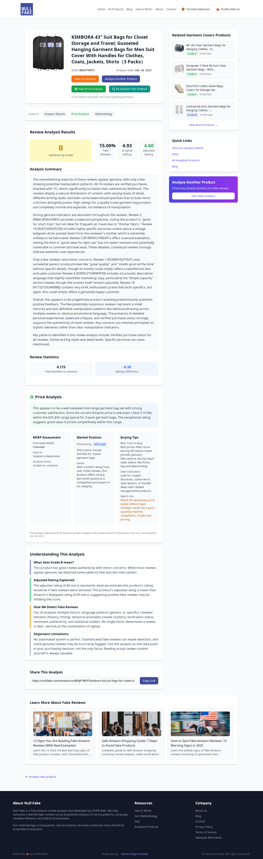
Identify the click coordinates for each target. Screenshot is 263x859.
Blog (129, 9)
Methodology (103, 114)
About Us (201, 810)
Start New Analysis (203, 196)
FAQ (137, 821)
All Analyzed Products (186, 160)
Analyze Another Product (121, 79)
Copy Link (149, 680)
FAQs (175, 154)
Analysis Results (54, 114)
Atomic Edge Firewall (134, 854)
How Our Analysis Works (188, 148)
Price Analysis (80, 114)
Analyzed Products (146, 827)
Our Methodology (146, 816)
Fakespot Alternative (208, 837)
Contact (171, 9)
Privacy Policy (204, 827)
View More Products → (203, 125)
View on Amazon (85, 79)
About (159, 9)
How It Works (144, 9)
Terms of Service (206, 832)
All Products (116, 9)
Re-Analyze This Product (131, 89)
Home (101, 9)
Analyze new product (42, 777)
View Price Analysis (90, 89)
